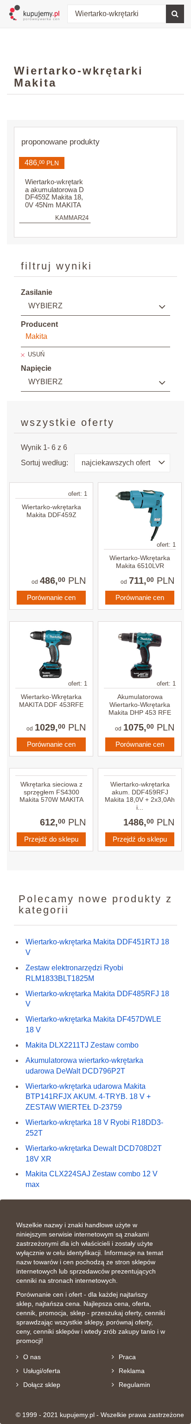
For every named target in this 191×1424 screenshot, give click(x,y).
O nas (32, 1357)
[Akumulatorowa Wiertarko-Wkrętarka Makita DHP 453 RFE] (140, 654)
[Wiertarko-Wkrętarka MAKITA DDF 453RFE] (51, 654)
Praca (127, 1357)
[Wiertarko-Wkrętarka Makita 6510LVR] (140, 515)
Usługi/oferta (41, 1370)
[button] (122, 463)
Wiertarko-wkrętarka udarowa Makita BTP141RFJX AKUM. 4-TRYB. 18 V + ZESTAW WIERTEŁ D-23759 (88, 1097)
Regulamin (134, 1384)
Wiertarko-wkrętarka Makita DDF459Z (51, 510)
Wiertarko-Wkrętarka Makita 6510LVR (139, 561)
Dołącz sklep (41, 1384)
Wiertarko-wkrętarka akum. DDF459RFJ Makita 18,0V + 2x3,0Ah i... (140, 796)
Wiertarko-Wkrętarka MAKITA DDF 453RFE (51, 700)
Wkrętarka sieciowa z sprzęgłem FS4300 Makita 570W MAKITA (51, 792)
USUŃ (36, 354)
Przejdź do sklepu (51, 839)
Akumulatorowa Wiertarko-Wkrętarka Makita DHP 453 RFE (139, 704)
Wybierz (45, 306)
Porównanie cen (51, 597)
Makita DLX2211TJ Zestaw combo (82, 1045)
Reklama (132, 1370)
